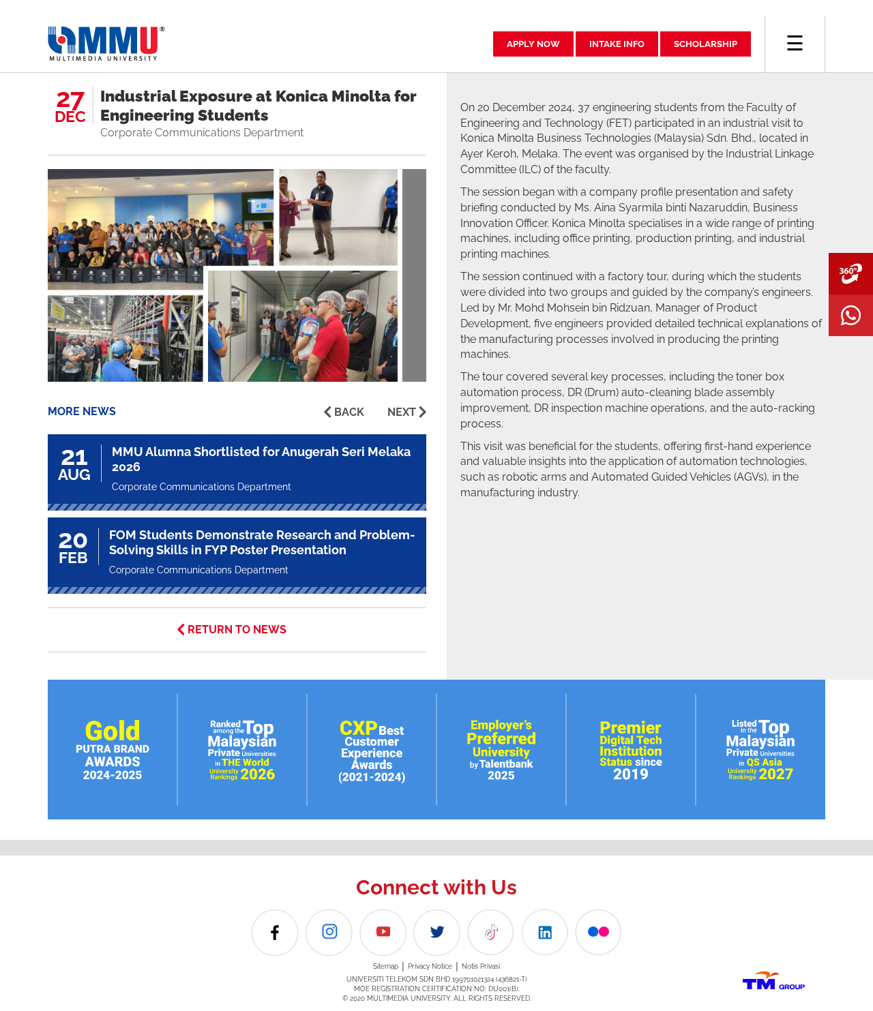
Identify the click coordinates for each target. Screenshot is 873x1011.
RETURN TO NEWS (237, 629)
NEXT (401, 412)
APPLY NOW (533, 44)
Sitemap (385, 966)
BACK (349, 412)
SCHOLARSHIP (705, 44)
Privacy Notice (430, 966)
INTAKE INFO (617, 44)
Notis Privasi (481, 966)
